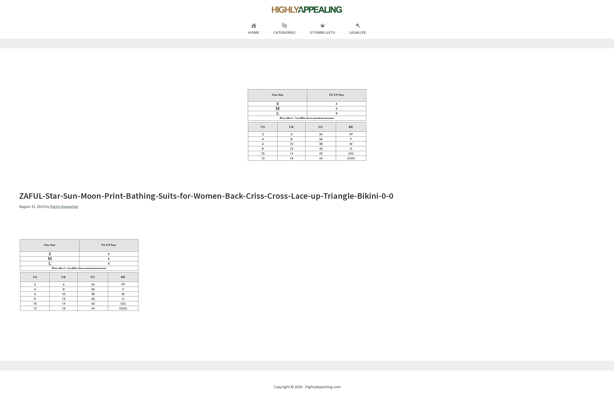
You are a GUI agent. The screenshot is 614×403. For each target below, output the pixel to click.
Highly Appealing (307, 9)
